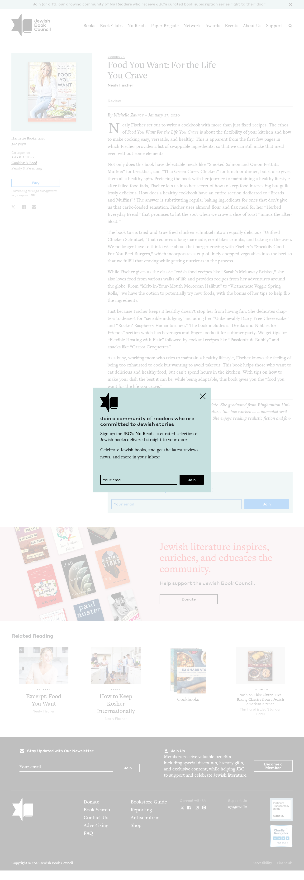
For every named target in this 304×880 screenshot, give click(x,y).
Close (203, 396)
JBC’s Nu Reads (138, 433)
